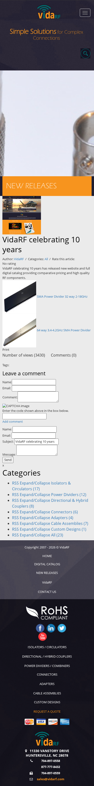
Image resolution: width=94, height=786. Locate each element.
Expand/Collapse (35, 483)
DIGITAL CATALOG (47, 564)
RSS (15, 483)
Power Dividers (68, 494)
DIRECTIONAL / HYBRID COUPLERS (47, 656)
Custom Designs (68, 529)
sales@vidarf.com (50, 779)
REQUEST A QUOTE (47, 711)
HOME (47, 556)
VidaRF (19, 259)
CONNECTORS (47, 674)
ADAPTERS (47, 684)
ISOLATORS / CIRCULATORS (47, 647)
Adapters (62, 517)
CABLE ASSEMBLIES (47, 693)
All (46, 259)
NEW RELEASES (47, 573)
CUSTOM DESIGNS (47, 702)
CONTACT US (47, 592)
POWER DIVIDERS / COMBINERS (47, 666)
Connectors (64, 512)
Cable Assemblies (69, 523)
